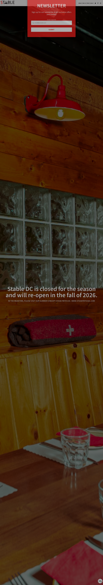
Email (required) (51, 25)
